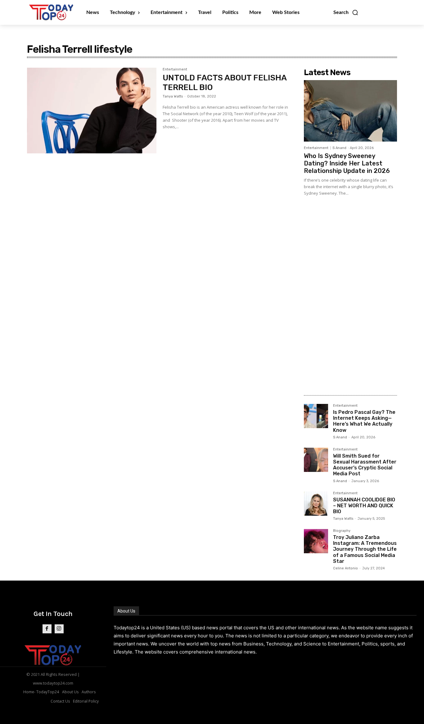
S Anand (339, 148)
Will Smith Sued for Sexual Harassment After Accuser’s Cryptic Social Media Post (364, 465)
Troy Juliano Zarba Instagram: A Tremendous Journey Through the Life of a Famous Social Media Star (365, 549)
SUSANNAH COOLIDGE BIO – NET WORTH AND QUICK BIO (364, 505)
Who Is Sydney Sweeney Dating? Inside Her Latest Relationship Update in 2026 (347, 163)
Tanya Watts (173, 96)
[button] (346, 12)
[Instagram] (59, 628)
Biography (341, 531)
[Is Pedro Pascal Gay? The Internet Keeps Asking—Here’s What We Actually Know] (316, 416)
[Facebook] (47, 628)
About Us (126, 611)
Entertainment (175, 69)
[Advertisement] (350, 293)
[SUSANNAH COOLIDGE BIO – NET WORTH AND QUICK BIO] (316, 503)
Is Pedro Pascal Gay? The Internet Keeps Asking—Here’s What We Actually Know (364, 421)
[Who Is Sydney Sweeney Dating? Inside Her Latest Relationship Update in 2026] (350, 111)
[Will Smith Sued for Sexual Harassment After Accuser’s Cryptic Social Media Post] (316, 460)
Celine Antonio (345, 568)
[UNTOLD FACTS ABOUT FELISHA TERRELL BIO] (91, 110)
